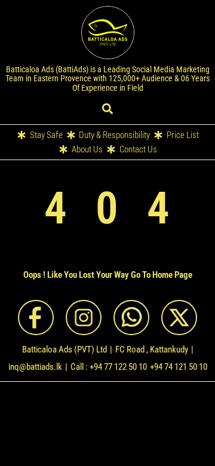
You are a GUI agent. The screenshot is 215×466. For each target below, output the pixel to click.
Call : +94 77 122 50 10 (108, 366)
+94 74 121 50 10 (178, 366)
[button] (108, 108)
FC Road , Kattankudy (151, 349)
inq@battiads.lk (35, 366)
